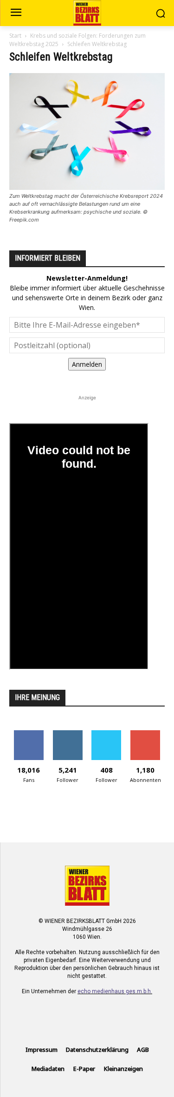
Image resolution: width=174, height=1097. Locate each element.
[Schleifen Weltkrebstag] (87, 187)
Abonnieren (145, 733)
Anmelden (87, 364)
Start (15, 36)
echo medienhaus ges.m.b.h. (114, 991)
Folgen (67, 733)
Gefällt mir (28, 733)
